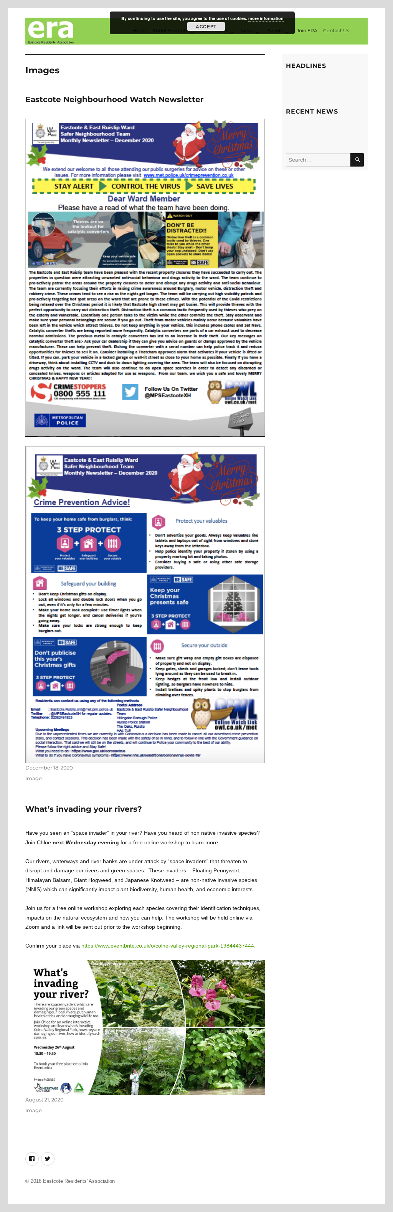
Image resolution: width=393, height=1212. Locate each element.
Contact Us (336, 30)
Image (33, 778)
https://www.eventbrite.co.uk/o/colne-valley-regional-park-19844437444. (168, 946)
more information (266, 18)
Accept (206, 26)
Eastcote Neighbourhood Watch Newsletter (114, 99)
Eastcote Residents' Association (79, 1181)
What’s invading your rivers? (83, 809)
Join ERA (307, 30)
